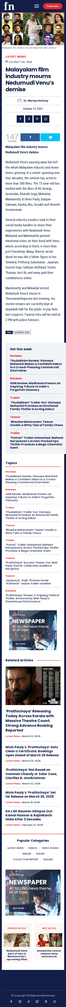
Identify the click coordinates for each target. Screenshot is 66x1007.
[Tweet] (50, 137)
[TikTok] (28, 1001)
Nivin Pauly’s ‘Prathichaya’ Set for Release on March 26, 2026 (31, 794)
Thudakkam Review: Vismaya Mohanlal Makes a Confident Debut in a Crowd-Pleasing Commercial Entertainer (36, 365)
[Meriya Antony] (20, 100)
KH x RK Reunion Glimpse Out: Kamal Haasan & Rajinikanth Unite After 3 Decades (29, 815)
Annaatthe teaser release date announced (49, 953)
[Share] (30, 137)
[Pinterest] (37, 119)
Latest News (16, 56)
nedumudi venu (22, 333)
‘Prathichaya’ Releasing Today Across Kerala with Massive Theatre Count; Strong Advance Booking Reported (30, 721)
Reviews (16, 355)
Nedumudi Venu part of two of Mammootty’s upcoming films (16, 955)
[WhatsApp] (45, 119)
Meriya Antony (38, 100)
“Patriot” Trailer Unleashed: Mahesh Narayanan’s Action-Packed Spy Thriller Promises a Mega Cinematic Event (36, 443)
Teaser (15, 417)
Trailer (15, 397)
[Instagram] (19, 1001)
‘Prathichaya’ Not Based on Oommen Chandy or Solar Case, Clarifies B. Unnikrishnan (31, 774)
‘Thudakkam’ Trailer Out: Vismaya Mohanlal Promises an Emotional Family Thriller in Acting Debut (35, 406)
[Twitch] (37, 1001)
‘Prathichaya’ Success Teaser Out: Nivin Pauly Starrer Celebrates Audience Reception (32, 566)
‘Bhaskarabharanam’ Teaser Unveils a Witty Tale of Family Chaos (36, 423)
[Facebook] (20, 119)
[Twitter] (28, 119)
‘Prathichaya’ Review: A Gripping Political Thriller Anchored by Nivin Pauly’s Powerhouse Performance (32, 598)
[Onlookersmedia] (9, 6)
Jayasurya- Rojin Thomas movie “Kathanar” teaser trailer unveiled (28, 582)
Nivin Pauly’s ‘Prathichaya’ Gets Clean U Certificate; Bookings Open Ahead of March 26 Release (32, 751)
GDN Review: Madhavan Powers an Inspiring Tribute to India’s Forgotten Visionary (35, 386)
